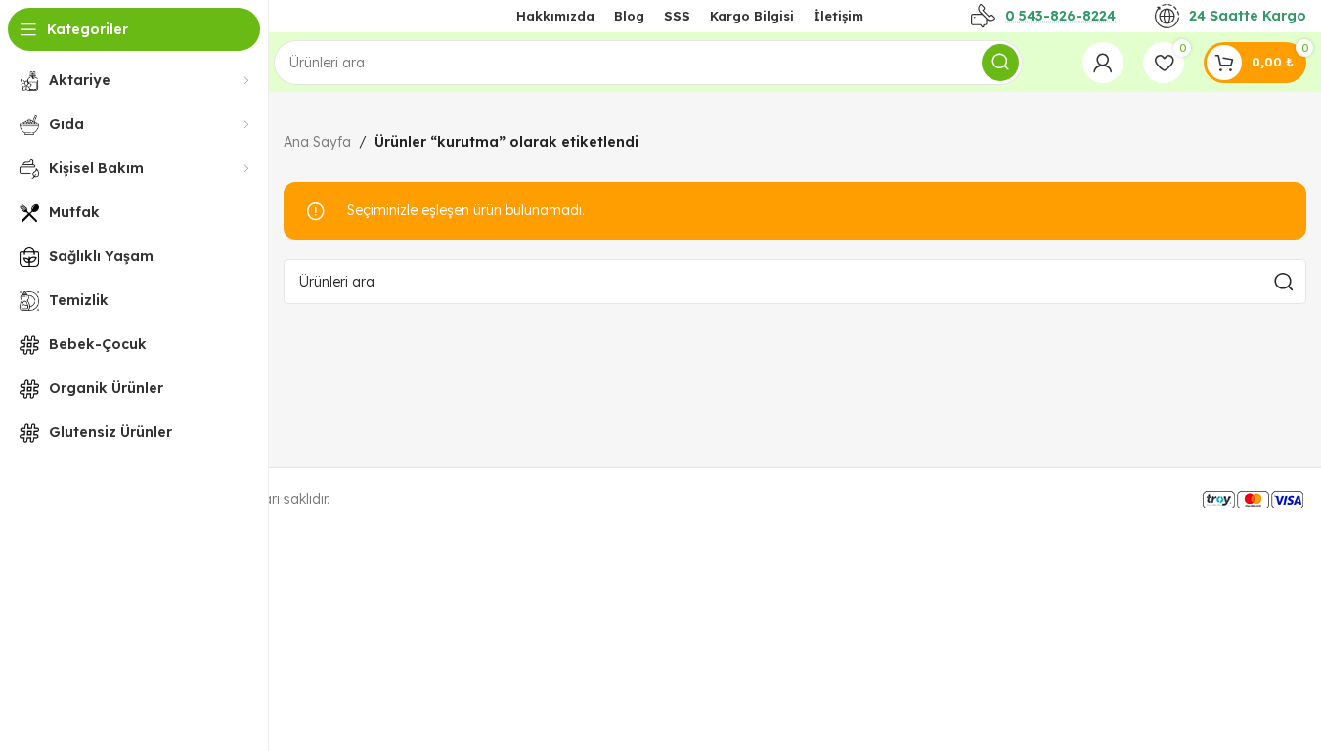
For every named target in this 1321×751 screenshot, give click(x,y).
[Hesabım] (1103, 62)
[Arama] (1000, 62)
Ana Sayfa (317, 142)
